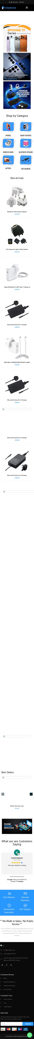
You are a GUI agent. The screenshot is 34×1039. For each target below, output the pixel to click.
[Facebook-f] (6, 965)
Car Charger (25, 169)
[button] (2, 794)
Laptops (8, 168)
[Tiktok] (2, 965)
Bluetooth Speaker (26, 152)
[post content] (17, 196)
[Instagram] (11, 965)
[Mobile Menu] (27, 7)
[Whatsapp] (29, 1035)
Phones (8, 135)
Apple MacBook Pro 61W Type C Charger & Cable (17, 288)
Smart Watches (25, 135)
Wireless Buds (8, 152)
